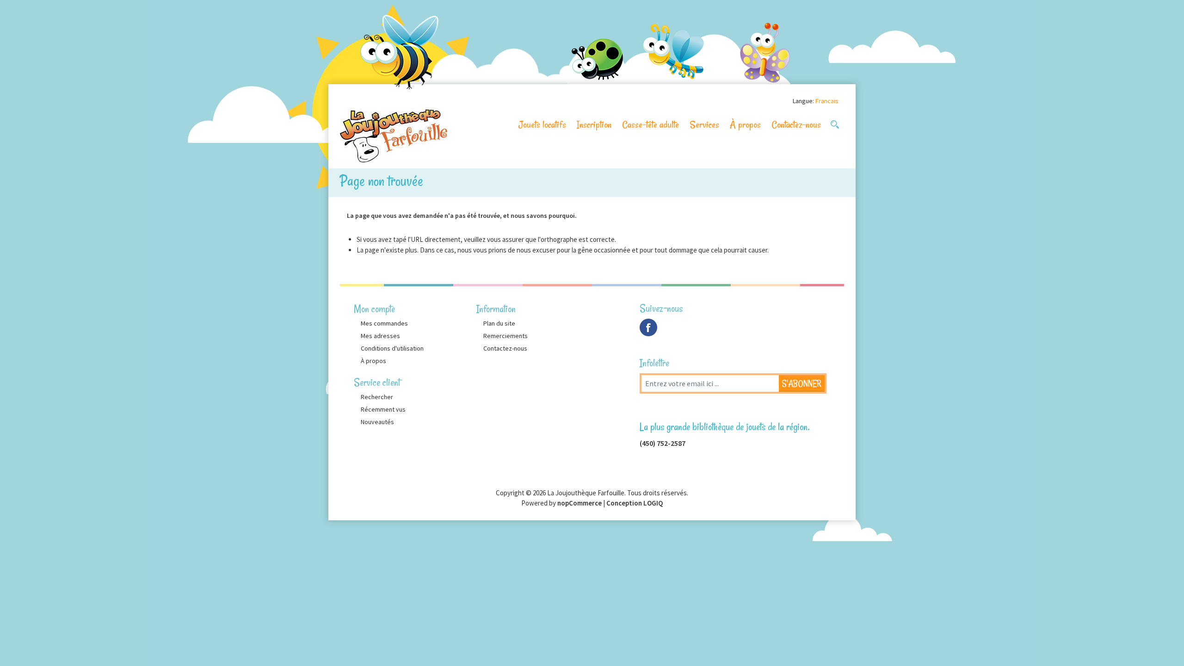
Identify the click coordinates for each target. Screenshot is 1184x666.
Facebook (648, 327)
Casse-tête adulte (650, 124)
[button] (835, 124)
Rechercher (377, 397)
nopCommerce (579, 503)
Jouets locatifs (542, 124)
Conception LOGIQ (634, 503)
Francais (827, 101)
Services (704, 124)
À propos (745, 124)
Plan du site (499, 323)
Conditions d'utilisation (392, 348)
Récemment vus (383, 409)
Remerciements (505, 336)
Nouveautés (377, 422)
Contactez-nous (796, 124)
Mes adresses (380, 336)
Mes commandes (384, 323)
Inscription (594, 124)
